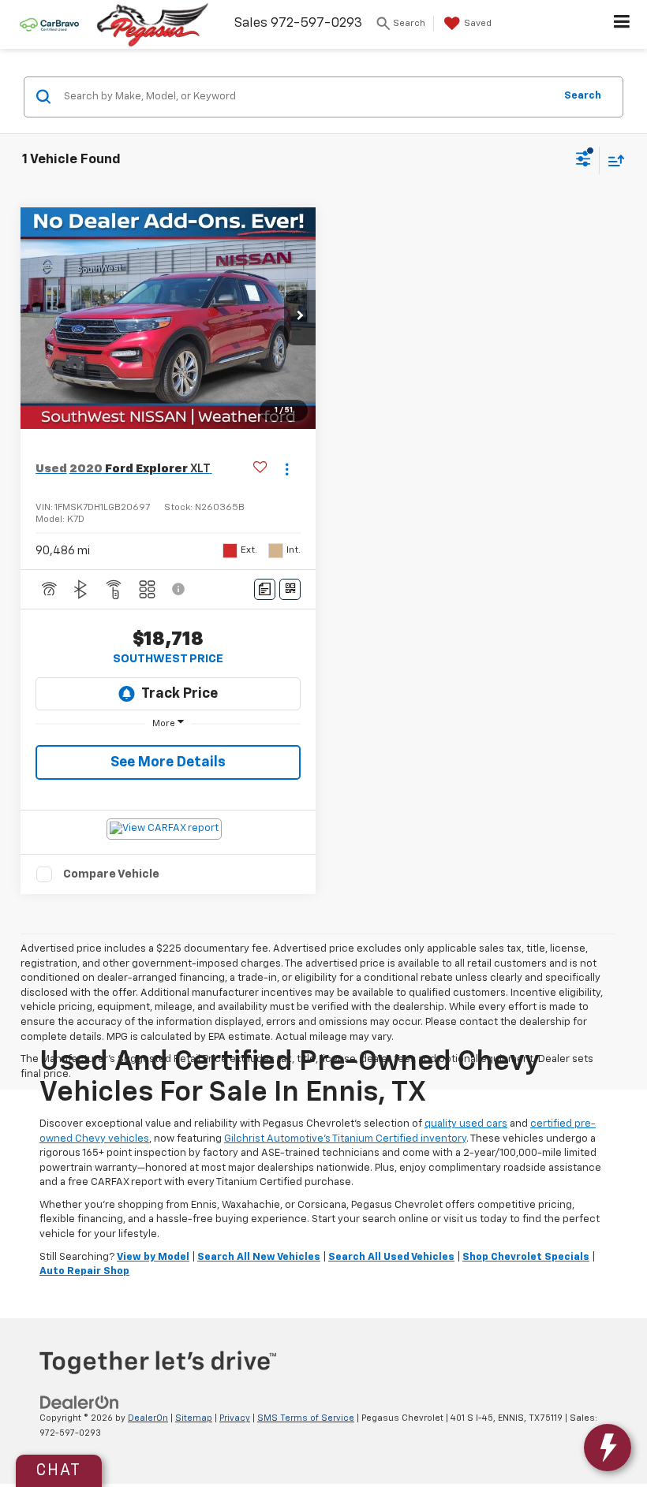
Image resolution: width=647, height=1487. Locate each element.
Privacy (234, 1418)
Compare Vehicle (111, 874)
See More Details (168, 762)
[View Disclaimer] (179, 589)
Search (582, 96)
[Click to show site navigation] (622, 24)
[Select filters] (583, 161)
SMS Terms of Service (305, 1418)
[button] (300, 317)
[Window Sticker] (290, 589)
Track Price (179, 694)
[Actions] (287, 469)
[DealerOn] (79, 1402)
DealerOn (148, 1418)
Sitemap (193, 1418)
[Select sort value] (612, 160)
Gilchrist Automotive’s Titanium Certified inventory (345, 1139)
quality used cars (465, 1124)
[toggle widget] (607, 1447)
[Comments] (264, 589)
